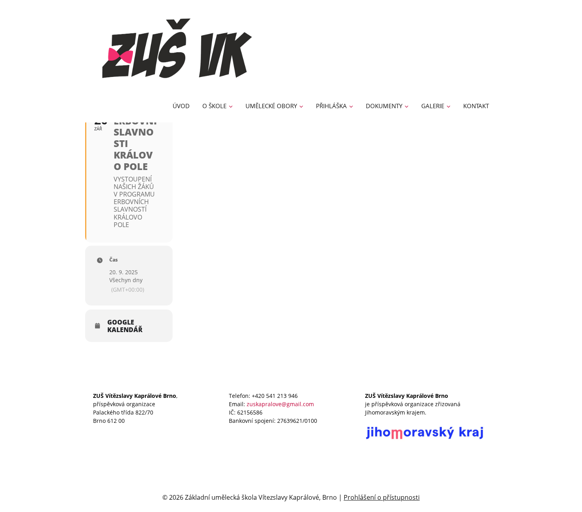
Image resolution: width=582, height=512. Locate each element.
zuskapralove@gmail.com (280, 404)
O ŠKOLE (214, 106)
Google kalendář (125, 326)
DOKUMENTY (384, 106)
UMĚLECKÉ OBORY (271, 106)
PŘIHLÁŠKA (331, 106)
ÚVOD (181, 106)
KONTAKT (476, 106)
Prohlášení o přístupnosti (382, 497)
